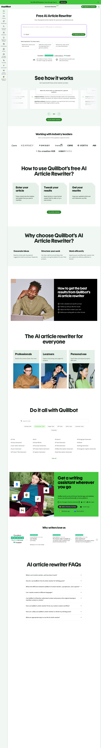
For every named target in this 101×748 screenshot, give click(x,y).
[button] (98, 2)
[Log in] (99, 6)
